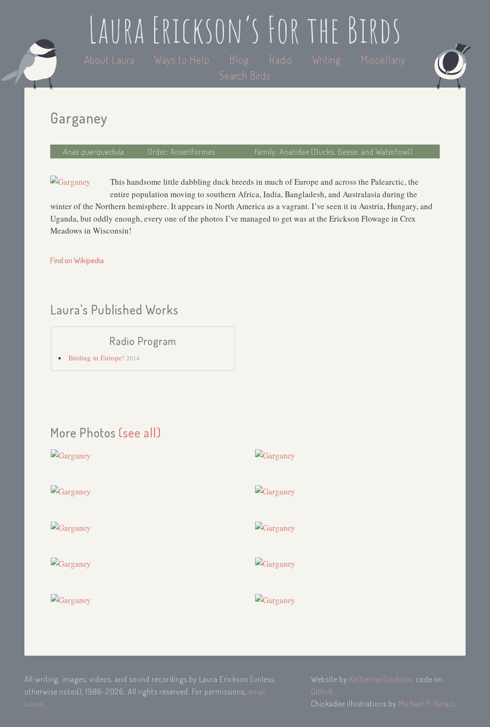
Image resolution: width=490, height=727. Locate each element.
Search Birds (245, 75)
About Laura (110, 59)
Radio (282, 59)
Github (322, 691)
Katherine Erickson (380, 679)
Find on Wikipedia (77, 260)
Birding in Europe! (97, 357)
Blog (239, 59)
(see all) (140, 432)
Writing (326, 59)
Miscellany (383, 59)
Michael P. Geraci (427, 703)
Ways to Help (183, 59)
